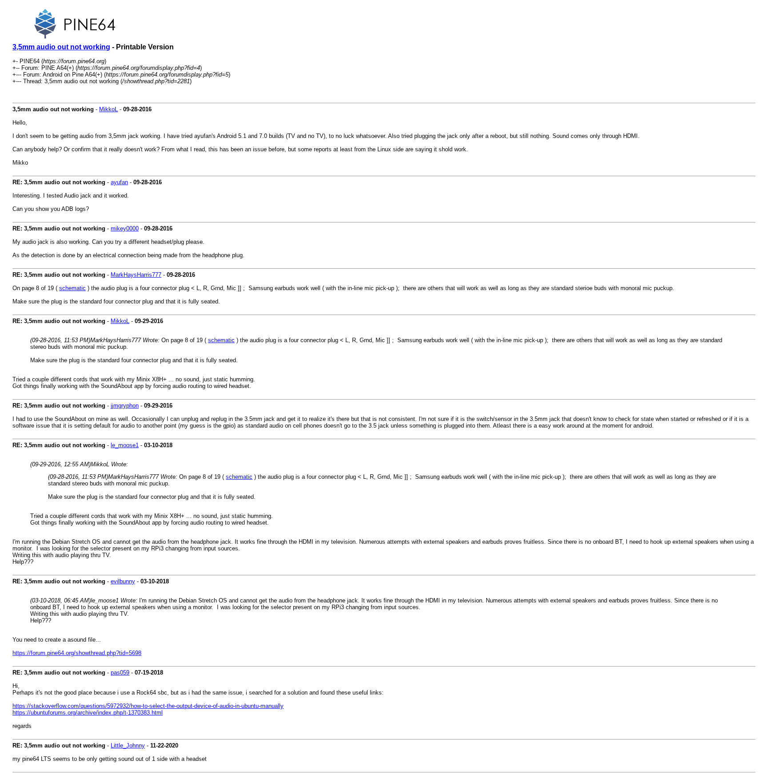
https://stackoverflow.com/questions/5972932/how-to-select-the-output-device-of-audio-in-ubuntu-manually (148, 706)
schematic (72, 288)
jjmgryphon (125, 405)
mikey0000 (125, 228)
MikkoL (108, 109)
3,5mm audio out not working (61, 47)
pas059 (120, 672)
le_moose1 (125, 445)
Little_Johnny (128, 745)
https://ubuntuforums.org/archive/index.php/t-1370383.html (87, 712)
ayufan (119, 182)
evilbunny (123, 581)
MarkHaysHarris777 (136, 274)
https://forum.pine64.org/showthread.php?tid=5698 (76, 653)
